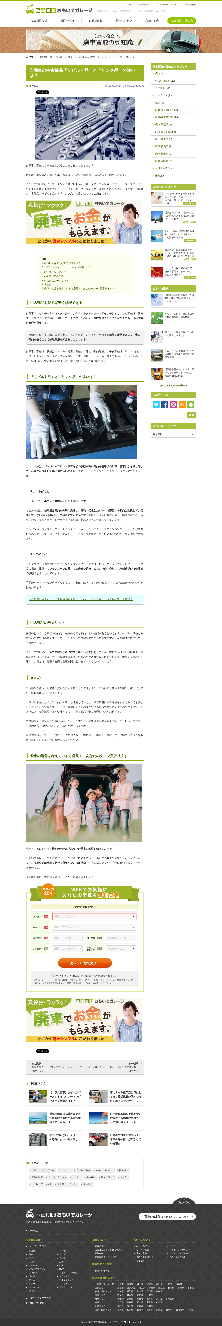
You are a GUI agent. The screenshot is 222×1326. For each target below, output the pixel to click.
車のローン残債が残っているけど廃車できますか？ (179, 334)
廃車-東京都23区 (164, 110)
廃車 (157, 73)
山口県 (159, 1302)
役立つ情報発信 (102, 1270)
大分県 (159, 1309)
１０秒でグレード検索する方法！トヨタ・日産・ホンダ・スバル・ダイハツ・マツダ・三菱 (180, 198)
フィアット (34, 1291)
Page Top (184, 1201)
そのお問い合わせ (177, 1257)
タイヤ (123, 1177)
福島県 (179, 1284)
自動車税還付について (105, 1257)
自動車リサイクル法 (67, 1184)
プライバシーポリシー (166, 4)
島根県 (130, 1302)
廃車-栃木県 (161, 153)
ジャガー (33, 1280)
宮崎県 (169, 1309)
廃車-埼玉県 (161, 139)
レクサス (63, 1251)
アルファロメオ (66, 1280)
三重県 (150, 1295)
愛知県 (140, 1295)
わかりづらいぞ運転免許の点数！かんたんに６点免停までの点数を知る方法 (180, 236)
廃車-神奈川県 (163, 131)
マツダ (32, 1258)
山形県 (169, 1284)
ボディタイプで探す (40, 1298)
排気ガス (123, 1170)
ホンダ (62, 1254)
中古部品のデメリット (56, 280)
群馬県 (181, 1288)
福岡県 (120, 1309)
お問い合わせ (189, 4)
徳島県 (120, 1306)
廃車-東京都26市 (164, 117)
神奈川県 (131, 1288)
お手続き (160, 88)
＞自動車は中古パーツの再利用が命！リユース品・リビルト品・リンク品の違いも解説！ (81, 599)
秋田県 (159, 1284)
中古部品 (33, 86)
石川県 (150, 1291)
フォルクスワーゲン (68, 1272)
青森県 (130, 1284)
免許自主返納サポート (146, 1257)
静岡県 (120, 1295)
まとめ (48, 284)
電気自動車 (37, 1177)
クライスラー (65, 1276)
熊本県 (150, 1309)
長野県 (130, 1291)
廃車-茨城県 (161, 161)
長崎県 (140, 1309)
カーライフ (161, 95)
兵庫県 (130, 1299)
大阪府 (120, 1299)
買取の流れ (67, 20)
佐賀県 (130, 1309)
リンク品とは (56, 275)
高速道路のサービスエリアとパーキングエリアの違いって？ (56, 1067)
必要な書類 (96, 20)
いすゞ (62, 1265)
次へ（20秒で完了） (85, 963)
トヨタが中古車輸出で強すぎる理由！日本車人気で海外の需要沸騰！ (179, 354)
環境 (157, 102)
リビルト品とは (57, 272)
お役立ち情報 (162, 168)
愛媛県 (140, 1306)
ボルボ (32, 1276)
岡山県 (140, 1302)
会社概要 (144, 4)
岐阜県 (130, 1295)
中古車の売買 (162, 80)
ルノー (32, 1283)
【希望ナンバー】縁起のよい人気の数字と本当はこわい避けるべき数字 (180, 217)
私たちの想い (124, 20)
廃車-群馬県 (161, 146)
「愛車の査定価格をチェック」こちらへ (165, 1216)
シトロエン (34, 1287)
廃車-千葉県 (161, 124)
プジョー (63, 1283)
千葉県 (152, 1288)
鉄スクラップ (108, 1177)
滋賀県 (150, 1299)
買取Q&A (99, 1253)
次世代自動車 (83, 1170)
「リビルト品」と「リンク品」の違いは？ (67, 267)
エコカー (76, 1177)
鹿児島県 (180, 1309)
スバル (62, 1258)
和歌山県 (170, 1299)
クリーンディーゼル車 (43, 1170)
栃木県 (171, 1288)
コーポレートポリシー (179, 1253)
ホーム (130, 4)
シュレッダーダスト (42, 1184)
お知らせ (173, 1246)
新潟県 (120, 1291)
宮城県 (150, 1284)
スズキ (32, 1262)
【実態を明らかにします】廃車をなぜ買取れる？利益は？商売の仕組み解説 (179, 372)
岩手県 (140, 1284)
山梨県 (190, 1288)
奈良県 (159, 1299)
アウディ (33, 1272)
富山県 (140, 1291)
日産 (31, 1254)
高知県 (150, 1306)
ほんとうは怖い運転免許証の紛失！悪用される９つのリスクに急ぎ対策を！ (180, 273)
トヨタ (32, 1251)
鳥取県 (120, 1302)
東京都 (120, 1288)
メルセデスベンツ (37, 1269)
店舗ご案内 (152, 20)
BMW (61, 1269)
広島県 (150, 1302)
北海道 (120, 1284)
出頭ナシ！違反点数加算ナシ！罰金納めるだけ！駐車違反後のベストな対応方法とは (180, 254)
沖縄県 (190, 1309)
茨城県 (161, 1288)
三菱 (61, 1262)
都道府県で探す (37, 1302)
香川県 (130, 1306)
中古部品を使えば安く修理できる (62, 263)
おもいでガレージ (105, 1170)
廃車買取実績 (39, 20)
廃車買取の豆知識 (182, 20)
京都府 (140, 1299)
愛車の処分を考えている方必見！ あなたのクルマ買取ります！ (79, 288)
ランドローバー (66, 1287)
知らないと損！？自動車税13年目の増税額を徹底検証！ (179, 315)
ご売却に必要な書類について (108, 1250)
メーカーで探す (37, 1246)
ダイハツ (33, 1265)
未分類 (159, 175)
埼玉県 (142, 1288)
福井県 (159, 1291)
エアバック (65, 1170)
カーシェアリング (57, 1177)
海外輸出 (87, 1184)
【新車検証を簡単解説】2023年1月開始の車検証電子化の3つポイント (179, 298)
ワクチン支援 (142, 1250)
